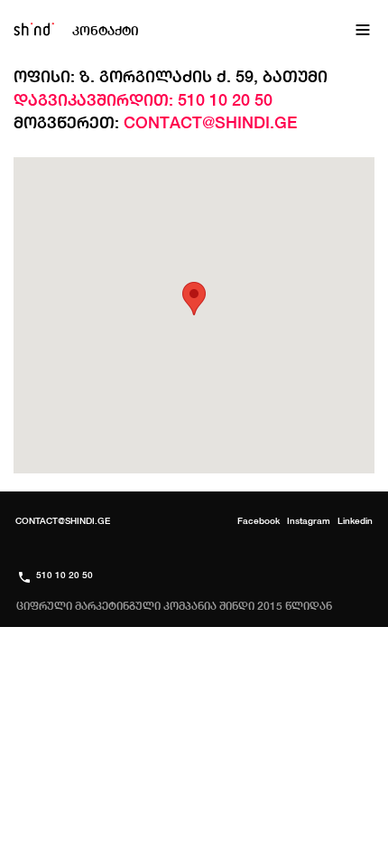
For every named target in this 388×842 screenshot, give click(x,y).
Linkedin (355, 520)
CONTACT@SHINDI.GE (57, 834)
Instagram (336, 834)
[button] (194, 299)
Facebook (259, 834)
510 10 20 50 (173, 834)
